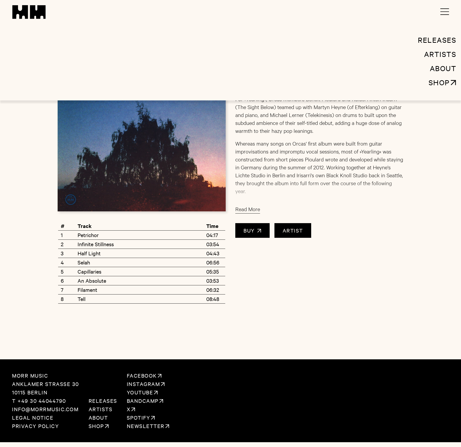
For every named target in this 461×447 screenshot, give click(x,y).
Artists (101, 409)
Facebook (142, 375)
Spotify (138, 417)
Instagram (143, 383)
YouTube (140, 392)
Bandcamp (142, 400)
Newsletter (145, 426)
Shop (96, 426)
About (98, 417)
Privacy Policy (35, 426)
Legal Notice (32, 417)
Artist (293, 230)
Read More (247, 209)
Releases (103, 400)
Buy (249, 230)
